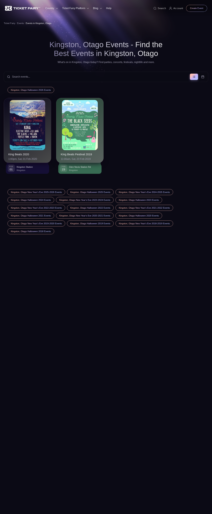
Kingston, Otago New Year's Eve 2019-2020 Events (36, 223)
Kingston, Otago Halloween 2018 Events (31, 231)
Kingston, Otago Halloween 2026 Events (31, 90)
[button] (106, 77)
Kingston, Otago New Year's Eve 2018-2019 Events (144, 223)
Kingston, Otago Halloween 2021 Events (31, 215)
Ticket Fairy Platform (73, 8)
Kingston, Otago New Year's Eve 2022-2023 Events (36, 208)
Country (49, 8)
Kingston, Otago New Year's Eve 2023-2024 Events (84, 200)
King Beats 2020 (18, 154)
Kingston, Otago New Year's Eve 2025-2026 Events (36, 192)
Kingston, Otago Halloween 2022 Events (90, 208)
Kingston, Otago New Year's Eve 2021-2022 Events (144, 208)
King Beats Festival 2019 (76, 154)
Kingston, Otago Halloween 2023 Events (139, 200)
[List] (194, 77)
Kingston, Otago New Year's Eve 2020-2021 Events (84, 215)
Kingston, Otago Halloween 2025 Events (90, 192)
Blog (95, 8)
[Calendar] (203, 77)
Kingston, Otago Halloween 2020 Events (139, 215)
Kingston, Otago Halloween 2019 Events (90, 223)
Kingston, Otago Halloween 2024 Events (31, 200)
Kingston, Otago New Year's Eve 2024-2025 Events (144, 192)
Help (108, 8)
